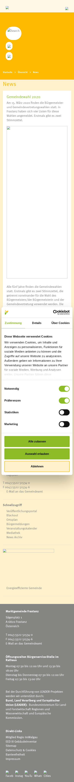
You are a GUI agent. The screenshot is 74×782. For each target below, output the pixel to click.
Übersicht (23, 72)
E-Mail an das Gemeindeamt (24, 491)
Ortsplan (12, 519)
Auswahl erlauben (37, 453)
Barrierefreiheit (15, 754)
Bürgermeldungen (18, 524)
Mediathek (13, 532)
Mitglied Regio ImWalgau (22, 737)
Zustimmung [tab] (13, 323)
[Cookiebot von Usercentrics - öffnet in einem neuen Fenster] (53, 312)
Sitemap (11, 745)
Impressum (13, 758)
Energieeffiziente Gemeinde (24, 588)
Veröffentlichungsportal (21, 511)
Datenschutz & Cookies (21, 750)
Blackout (12, 515)
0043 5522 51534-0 (17, 482)
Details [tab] (36, 323)
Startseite (7, 72)
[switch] (64, 400)
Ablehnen (37, 466)
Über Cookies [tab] (60, 323)
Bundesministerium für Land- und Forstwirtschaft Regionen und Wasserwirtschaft (36, 709)
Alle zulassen (37, 441)
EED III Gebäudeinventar (21, 741)
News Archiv (14, 537)
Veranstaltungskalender (21, 528)
